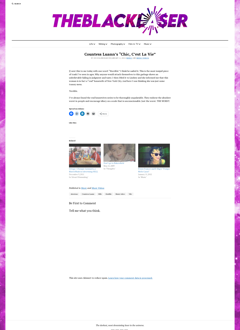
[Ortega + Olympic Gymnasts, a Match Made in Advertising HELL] (85, 155)
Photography (117, 44)
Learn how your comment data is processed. (130, 277)
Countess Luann (88, 194)
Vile (130, 194)
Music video (120, 194)
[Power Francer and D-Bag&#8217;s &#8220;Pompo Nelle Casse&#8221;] (154, 155)
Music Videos (143, 58)
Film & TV (133, 44)
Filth (100, 194)
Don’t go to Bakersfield (114, 163)
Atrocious (74, 194)
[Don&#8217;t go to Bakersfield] (119, 153)
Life (91, 44)
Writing (102, 44)
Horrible (109, 194)
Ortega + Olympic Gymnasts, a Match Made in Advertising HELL (83, 170)
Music (146, 44)
